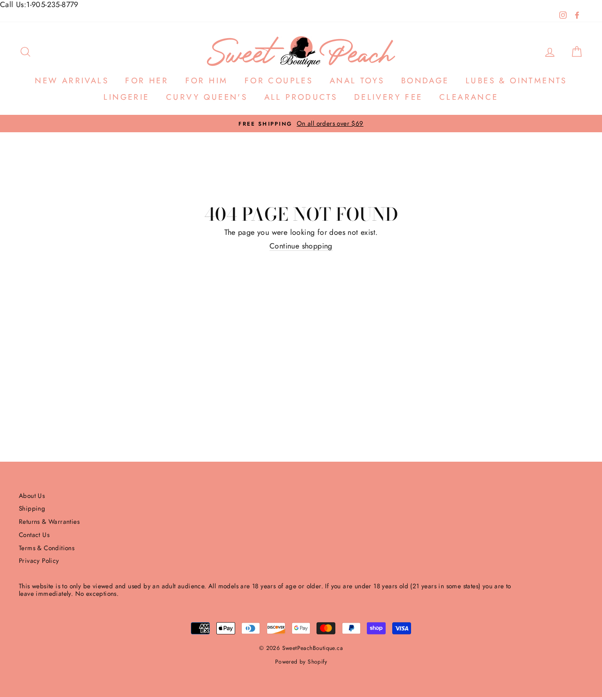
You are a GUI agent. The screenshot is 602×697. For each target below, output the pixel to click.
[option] (301, 124)
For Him (206, 80)
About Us (32, 495)
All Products (301, 97)
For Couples (279, 80)
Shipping (32, 508)
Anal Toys (357, 80)
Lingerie (126, 97)
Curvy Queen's (206, 97)
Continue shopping (301, 246)
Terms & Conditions (46, 548)
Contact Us (34, 534)
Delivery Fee (388, 97)
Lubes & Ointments (516, 80)
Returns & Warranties (49, 521)
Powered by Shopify (301, 661)
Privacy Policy (39, 560)
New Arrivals (72, 80)
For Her (146, 80)
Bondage (425, 80)
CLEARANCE (469, 97)
